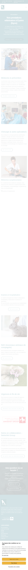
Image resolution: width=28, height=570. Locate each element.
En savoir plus (5, 555)
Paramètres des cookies (14, 566)
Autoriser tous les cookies (14, 559)
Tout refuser (14, 563)
